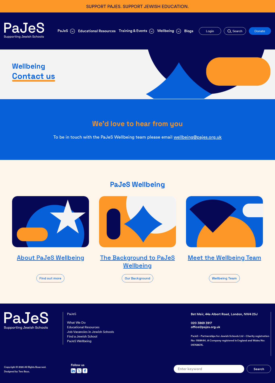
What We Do (76, 322)
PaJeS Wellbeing (79, 341)
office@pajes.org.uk (205, 327)
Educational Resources (97, 31)
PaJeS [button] (63, 30)
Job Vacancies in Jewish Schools (90, 332)
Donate (259, 31)
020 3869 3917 (201, 323)
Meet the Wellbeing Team (224, 258)
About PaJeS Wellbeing (50, 258)
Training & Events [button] (133, 30)
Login (210, 31)
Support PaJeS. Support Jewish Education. (137, 6)
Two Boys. (24, 371)
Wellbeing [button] (165, 30)
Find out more (50, 278)
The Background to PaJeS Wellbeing (137, 261)
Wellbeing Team (224, 278)
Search (237, 31)
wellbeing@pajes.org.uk (198, 137)
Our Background (137, 278)
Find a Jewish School (82, 336)
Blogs (188, 31)
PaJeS (71, 314)
